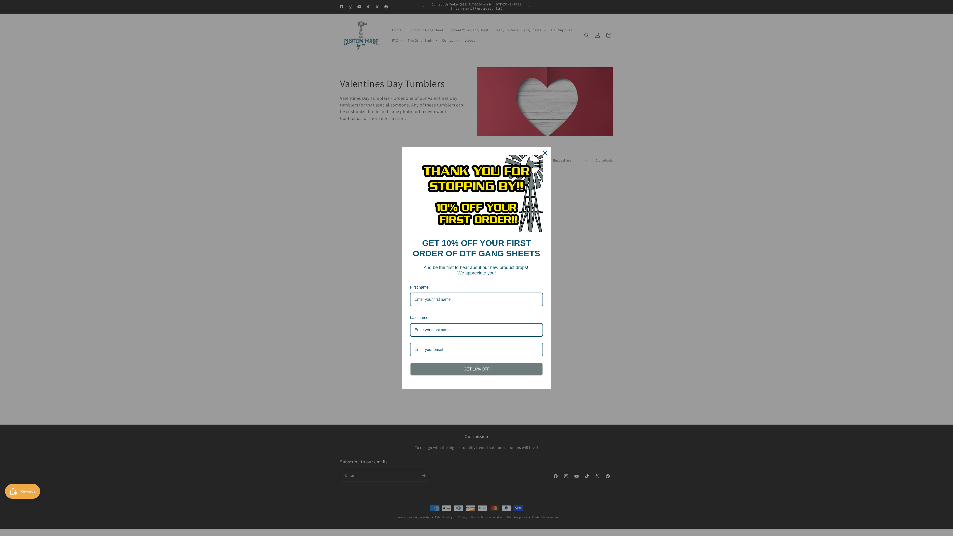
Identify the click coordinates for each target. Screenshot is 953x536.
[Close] (545, 153)
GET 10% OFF (477, 369)
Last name (419, 317)
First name (419, 287)
